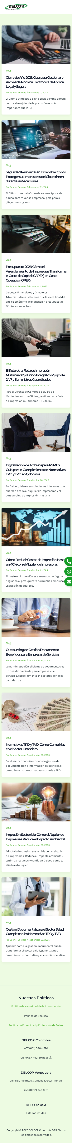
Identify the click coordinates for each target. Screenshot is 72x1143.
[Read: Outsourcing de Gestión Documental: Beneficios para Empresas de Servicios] (36, 617)
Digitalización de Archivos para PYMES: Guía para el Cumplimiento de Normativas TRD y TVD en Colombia (35, 469)
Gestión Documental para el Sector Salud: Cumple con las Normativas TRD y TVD (35, 931)
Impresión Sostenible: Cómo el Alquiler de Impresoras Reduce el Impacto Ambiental (35, 836)
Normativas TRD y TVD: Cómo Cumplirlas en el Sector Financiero (35, 746)
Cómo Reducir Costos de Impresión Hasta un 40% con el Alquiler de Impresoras (35, 562)
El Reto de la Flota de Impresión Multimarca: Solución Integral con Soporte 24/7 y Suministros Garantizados (35, 375)
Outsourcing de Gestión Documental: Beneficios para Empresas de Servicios (32, 652)
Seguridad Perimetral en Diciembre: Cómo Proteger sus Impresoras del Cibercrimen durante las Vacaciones (36, 176)
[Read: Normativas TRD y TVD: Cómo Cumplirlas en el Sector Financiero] (36, 711)
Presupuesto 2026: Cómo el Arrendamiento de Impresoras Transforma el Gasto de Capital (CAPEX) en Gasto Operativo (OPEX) (36, 273)
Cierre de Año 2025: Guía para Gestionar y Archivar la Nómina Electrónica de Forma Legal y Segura (35, 82)
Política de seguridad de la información (36, 1006)
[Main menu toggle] (63, 7)
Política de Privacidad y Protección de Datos (36, 1025)
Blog (8, 70)
